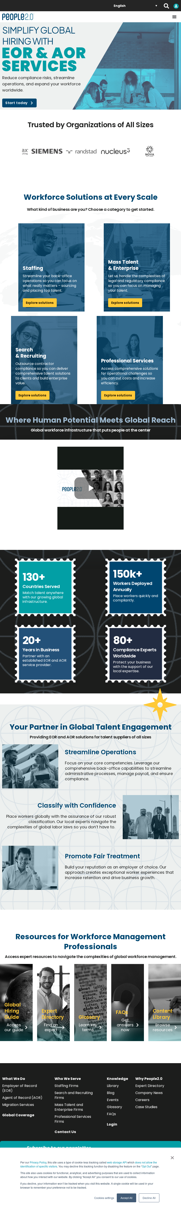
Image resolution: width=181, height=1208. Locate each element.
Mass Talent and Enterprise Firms (69, 1107)
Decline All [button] (149, 1198)
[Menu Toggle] (174, 17)
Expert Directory (149, 1085)
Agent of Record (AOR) (22, 1097)
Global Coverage (18, 1115)
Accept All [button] (126, 1198)
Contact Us (65, 1131)
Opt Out (146, 1166)
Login (112, 1124)
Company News (149, 1092)
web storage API (117, 1162)
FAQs (111, 1114)
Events (113, 1099)
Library (113, 1085)
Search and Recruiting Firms (74, 1095)
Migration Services (18, 1104)
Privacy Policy (38, 1162)
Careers (142, 1099)
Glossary (114, 1106)
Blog (110, 1092)
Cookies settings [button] (104, 1198)
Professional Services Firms (73, 1119)
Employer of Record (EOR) (19, 1088)
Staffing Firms (66, 1085)
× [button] (172, 1156)
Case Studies (146, 1106)
